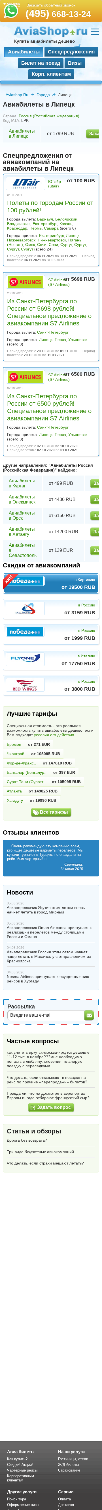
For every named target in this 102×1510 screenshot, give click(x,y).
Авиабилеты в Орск (22, 515)
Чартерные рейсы (22, 1470)
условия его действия (54, 735)
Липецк (72, 235)
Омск (30, 244)
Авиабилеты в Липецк (22, 134)
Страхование (69, 1470)
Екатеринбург (45, 223)
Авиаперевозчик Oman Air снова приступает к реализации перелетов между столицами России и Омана (49, 932)
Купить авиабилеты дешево (44, 41)
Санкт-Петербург (53, 332)
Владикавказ (18, 223)
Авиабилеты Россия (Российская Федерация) (48, 467)
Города (43, 94)
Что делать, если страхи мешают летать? (45, 1163)
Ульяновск (77, 339)
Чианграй (15, 753)
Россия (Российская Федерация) (49, 116)
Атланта (14, 791)
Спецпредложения (71, 52)
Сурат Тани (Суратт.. (26, 781)
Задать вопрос (54, 1107)
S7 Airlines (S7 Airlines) (59, 282)
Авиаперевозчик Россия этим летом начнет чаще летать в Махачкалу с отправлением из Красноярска (49, 956)
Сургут (66, 244)
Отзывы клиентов (31, 832)
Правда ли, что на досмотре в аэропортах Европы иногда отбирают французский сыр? (48, 1095)
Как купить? (17, 1459)
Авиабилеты (24, 52)
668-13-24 (58, 14)
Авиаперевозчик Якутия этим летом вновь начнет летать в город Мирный (46, 909)
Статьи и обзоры (34, 1131)
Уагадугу (15, 800)
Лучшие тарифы (32, 713)
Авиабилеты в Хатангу (22, 532)
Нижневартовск (21, 240)
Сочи (41, 244)
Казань (66, 223)
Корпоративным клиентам (20, 1478)
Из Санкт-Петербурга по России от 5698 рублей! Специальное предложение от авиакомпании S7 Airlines (50, 312)
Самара (51, 228)
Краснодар (17, 228)
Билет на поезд (40, 63)
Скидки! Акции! (20, 1465)
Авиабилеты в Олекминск (22, 499)
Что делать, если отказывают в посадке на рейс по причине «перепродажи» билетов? (47, 1079)
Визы (75, 63)
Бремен (14, 744)
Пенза (60, 339)
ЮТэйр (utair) (54, 183)
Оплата (64, 1499)
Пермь (35, 228)
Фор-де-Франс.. (21, 763)
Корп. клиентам (51, 74)
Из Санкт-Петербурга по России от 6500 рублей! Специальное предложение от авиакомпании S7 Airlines (50, 407)
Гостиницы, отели (73, 1459)
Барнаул (45, 219)
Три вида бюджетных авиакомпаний (40, 1152)
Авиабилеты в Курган (22, 483)
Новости (20, 892)
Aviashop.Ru (17, 94)
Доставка (66, 1505)
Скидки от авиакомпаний (41, 565)
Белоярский (66, 219)
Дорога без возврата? (27, 1140)
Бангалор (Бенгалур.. (26, 772)
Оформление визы (23, 1505)
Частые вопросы (33, 1041)
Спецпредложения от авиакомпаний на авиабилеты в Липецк (38, 162)
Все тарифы (54, 812)
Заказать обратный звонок (51, 5)
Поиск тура (16, 1499)
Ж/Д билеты (68, 1465)
